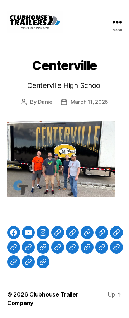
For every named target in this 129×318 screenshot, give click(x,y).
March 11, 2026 (89, 101)
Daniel (45, 101)
